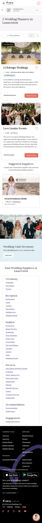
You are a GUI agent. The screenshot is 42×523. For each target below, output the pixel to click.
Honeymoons (10, 411)
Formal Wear (10, 342)
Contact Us (26, 466)
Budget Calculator (8, 445)
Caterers (9, 306)
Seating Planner (7, 442)
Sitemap (10, 507)
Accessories (10, 326)
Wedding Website (8, 449)
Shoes (8, 355)
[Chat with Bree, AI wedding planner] (36, 517)
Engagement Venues (13, 421)
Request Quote (31, 95)
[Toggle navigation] (3, 3)
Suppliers (25, 432)
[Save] (36, 68)
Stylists (8, 391)
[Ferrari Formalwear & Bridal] (21, 184)
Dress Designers (11, 335)
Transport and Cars (12, 395)
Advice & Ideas (27, 459)
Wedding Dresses (12, 358)
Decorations (10, 286)
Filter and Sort (15, 35)
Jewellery (9, 348)
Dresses (25, 439)
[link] (3, 511)
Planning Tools (8, 432)
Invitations (9, 372)
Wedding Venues (11, 315)
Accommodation (11, 408)
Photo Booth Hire (12, 378)
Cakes (8, 302)
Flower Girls (10, 339)
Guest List (5, 439)
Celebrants (9, 282)
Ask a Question (27, 463)
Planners (9, 385)
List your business (9, 493)
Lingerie (8, 352)
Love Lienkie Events (15, 128)
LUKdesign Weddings (15, 67)
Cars (23, 449)
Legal (24, 507)
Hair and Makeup (12, 345)
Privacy (17, 507)
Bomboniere (10, 299)
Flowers (8, 289)
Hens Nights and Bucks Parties (16, 368)
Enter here (8, 255)
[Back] (2, 10)
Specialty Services (12, 388)
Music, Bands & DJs (12, 375)
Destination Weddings (9, 459)
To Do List (5, 436)
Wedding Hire (11, 312)
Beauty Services (11, 329)
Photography (10, 381)
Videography (10, 398)
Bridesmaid (10, 332)
